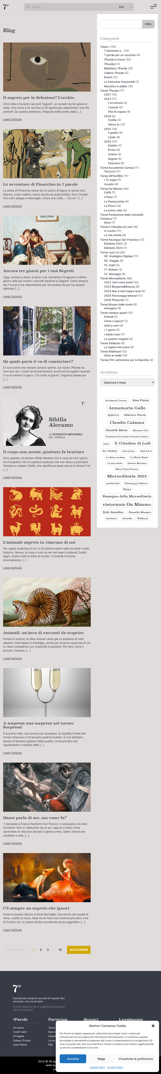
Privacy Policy (115, 1067)
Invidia (112, 119)
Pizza (127, 489)
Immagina (110, 308)
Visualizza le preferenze (136, 1059)
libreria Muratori (137, 463)
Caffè (107, 192)
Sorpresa (114, 163)
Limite (112, 137)
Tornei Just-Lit (109, 252)
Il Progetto (18, 1036)
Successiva (80, 949)
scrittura (111, 518)
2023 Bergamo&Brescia (119, 286)
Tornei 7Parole (109, 90)
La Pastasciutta (114, 201)
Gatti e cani (111, 325)
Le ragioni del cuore (116, 347)
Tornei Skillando (110, 343)
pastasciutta (113, 483)
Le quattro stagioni (116, 339)
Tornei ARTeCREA (111, 176)
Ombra (112, 154)
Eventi (108, 77)
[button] (153, 1026)
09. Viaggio (111, 260)
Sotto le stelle (113, 355)
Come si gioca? (114, 321)
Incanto (109, 184)
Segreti (112, 158)
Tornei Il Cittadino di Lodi (116, 226)
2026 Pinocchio (114, 300)
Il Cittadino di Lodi (133, 443)
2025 (107, 129)
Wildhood (142, 518)
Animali (108, 316)
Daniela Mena (117, 430)
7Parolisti (110, 64)
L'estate (113, 107)
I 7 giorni (109, 329)
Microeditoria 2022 (127, 476)
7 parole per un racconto (120, 55)
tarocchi (127, 518)
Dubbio (112, 145)
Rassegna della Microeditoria (127, 496)
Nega (101, 1059)
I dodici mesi (112, 334)
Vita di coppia (117, 111)
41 (61, 949)
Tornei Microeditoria (113, 278)
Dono (107, 222)
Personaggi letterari (136, 483)
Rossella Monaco (140, 512)
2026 (107, 141)
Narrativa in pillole (115, 86)
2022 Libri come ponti (118, 282)
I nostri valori (20, 1031)
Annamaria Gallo (127, 408)
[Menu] (153, 6)
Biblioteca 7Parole (115, 68)
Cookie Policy (97, 1067)
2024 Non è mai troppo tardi (122, 291)
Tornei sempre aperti (113, 312)
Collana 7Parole (114, 73)
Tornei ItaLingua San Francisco (120, 239)
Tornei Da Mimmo (111, 188)
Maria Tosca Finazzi (127, 469)
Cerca (148, 24)
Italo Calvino (128, 451)
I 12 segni (110, 179)
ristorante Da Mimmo (127, 504)
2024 (107, 116)
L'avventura (115, 102)
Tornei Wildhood (110, 351)
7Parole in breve (114, 59)
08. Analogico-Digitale (118, 256)
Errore (112, 149)
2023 (107, 98)
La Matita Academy (115, 457)
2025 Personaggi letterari (120, 295)
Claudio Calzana (127, 422)
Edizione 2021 (140, 430)
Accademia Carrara (116, 400)
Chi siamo (18, 1027)
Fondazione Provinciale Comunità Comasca (127, 436)
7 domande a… (113, 50)
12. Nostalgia (112, 274)
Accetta (73, 1059)
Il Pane (108, 197)
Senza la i (114, 124)
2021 (107, 94)
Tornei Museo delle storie (116, 304)
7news (104, 46)
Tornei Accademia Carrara (117, 167)
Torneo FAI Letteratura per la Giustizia (124, 360)
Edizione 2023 (113, 247)
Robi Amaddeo (113, 512)
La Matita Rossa (139, 457)
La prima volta (113, 210)
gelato (106, 444)
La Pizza (109, 205)
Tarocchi (109, 171)
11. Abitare (111, 269)
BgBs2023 (113, 415)
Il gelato (113, 132)
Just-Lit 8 (146, 451)
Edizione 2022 (113, 243)
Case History (20, 1044)
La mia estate (113, 235)
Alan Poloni (140, 400)
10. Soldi (109, 265)
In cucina (110, 230)
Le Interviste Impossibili (119, 81)
